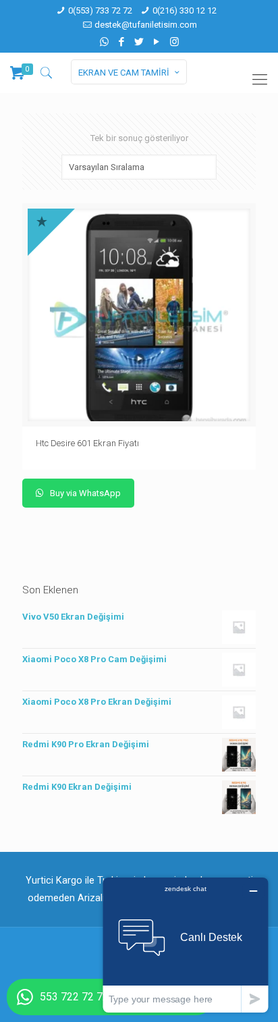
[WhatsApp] (104, 42)
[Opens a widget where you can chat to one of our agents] (185, 944)
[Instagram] (174, 42)
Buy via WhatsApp (84, 493)
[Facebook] (122, 42)
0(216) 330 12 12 (184, 10)
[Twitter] (139, 42)
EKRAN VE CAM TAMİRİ (123, 73)
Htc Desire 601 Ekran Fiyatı (87, 443)
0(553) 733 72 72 (100, 10)
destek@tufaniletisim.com (145, 25)
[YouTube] (157, 42)
